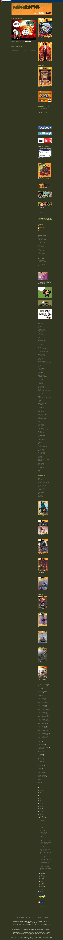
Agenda (39, 687)
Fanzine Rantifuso (44, 108)
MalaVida (40, 410)
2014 (41, 806)
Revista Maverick (41, 492)
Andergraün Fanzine (41, 329)
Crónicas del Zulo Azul (42, 348)
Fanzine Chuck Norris (42, 368)
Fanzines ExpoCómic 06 (42, 710)
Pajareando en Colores (42, 436)
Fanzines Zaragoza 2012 (42, 737)
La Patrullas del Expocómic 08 (45, 868)
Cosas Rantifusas (20, 42)
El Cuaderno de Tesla (42, 357)
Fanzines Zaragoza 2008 (42, 734)
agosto (42, 876)
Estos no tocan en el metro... (45, 852)
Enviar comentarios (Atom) (21, 52)
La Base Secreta (41, 489)
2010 (41, 813)
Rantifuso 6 (40, 759)
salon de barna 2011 (41, 776)
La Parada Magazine (42, 401)
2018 (41, 800)
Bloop (39, 337)
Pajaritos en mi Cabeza (42, 438)
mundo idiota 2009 (41, 744)
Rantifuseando (40, 750)
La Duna (39, 396)
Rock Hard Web (41, 449)
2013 (41, 808)
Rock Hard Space (41, 448)
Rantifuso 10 (40, 751)
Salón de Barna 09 (41, 773)
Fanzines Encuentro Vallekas (43, 709)
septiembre (43, 875)
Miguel (40, 225)
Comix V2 (40, 479)
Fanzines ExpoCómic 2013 (43, 720)
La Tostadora (40, 404)
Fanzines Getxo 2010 (42, 726)
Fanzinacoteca (40, 366)
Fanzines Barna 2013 (42, 706)
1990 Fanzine (40, 323)
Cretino (39, 347)
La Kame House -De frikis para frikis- (44, 397)
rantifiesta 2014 (41, 748)
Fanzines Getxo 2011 (42, 727)
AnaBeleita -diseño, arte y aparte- (44, 327)
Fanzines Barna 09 (41, 701)
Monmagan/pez (41, 424)
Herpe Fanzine (40, 379)
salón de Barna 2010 (42, 775)
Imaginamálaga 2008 (42, 743)
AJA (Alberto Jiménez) (42, 235)
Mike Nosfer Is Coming (42, 418)
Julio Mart (40, 389)
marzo (42, 884)
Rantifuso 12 (40, 754)
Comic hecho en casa (42, 341)
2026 (41, 787)
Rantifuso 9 (40, 764)
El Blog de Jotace (41, 354)
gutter (39, 471)
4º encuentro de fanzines (42, 685)
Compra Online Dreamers (42, 267)
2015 (41, 805)
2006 (41, 891)
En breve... (42, 827)
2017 (41, 801)
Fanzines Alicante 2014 (42, 696)
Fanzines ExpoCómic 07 (42, 712)
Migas (39, 417)
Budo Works (40, 238)
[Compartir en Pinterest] (30, 41)
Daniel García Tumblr (42, 239)
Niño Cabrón (40, 745)
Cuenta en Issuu (41, 212)
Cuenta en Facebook (42, 261)
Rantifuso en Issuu (41, 265)
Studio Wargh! (40, 457)
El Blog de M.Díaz (41, 355)
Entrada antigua (33, 50)
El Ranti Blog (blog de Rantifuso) (31, 918)
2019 (41, 798)
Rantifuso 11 (40, 752)
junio (41, 879)
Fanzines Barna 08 (41, 699)
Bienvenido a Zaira (41, 336)
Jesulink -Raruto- (41, 386)
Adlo (39, 478)
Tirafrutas (40, 493)
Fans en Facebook (41, 260)
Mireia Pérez (40, 420)
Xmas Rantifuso (43, 830)
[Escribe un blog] (26, 41)
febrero (42, 886)
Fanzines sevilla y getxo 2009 (43, 733)
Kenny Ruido (40, 393)
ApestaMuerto (40, 236)
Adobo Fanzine (41, 325)
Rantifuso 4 (40, 757)
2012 (41, 809)
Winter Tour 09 (40, 782)
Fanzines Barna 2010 (42, 702)
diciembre (42, 817)
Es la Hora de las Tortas (42, 485)
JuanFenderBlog (41, 246)
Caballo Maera (40, 338)
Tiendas (39, 779)
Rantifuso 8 (40, 762)
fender (40, 230)
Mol (39, 252)
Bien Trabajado (41, 334)
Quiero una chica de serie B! (43, 445)
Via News (40, 495)
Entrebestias (40, 692)
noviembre (42, 871)
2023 (41, 792)
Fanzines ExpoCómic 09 (42, 715)
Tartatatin (40, 460)
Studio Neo (40, 456)
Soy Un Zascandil (41, 453)
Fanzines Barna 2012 (42, 705)
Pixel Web (40, 442)
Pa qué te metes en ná (42, 435)
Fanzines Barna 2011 (42, 703)
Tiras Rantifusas (41, 780)
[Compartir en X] (27, 41)
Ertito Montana (40, 359)
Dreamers (40, 481)
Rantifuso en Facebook (44, 847)
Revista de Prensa (41, 769)
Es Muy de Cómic (41, 486)
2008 (41, 816)
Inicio (25, 50)
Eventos (39, 694)
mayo (42, 881)
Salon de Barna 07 (41, 771)
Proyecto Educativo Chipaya (43, 747)
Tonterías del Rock (41, 463)
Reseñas (39, 768)
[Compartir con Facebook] (28, 41)
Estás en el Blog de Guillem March (44, 362)
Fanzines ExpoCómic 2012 (43, 719)
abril (41, 883)
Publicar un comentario (15, 48)
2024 (41, 790)
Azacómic (40, 333)
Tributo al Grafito (41, 464)
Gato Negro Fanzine (41, 375)
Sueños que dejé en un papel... (43, 459)
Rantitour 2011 (40, 766)
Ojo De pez (40, 431)
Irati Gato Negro (41, 382)
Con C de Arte (40, 345)
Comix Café (40, 344)
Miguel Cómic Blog (41, 250)
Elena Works (40, 358)
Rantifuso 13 (40, 755)
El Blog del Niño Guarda (42, 241)
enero (42, 887)
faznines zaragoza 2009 (42, 738)
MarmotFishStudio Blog (42, 414)
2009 (41, 814)
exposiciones (40, 695)
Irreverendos (40, 383)
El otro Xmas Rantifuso (44, 829)
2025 (41, 789)
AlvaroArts (40, 326)
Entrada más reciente (15, 50)
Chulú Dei (40, 688)
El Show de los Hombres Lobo (43, 482)
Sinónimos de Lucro (41, 452)
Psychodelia (40, 443)
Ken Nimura (40, 392)
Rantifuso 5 (40, 758)
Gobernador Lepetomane (42, 376)
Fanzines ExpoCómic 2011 (43, 717)
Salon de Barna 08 (41, 772)
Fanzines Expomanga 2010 (43, 724)
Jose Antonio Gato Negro (42, 387)
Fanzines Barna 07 (41, 698)
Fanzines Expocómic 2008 (45, 866)
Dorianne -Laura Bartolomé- (43, 351)
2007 (41, 889)
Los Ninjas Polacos (41, 407)
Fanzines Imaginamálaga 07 (43, 730)
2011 (41, 811)
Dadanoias (40, 350)
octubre (42, 873)
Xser (39, 470)
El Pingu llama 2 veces (42, 242)
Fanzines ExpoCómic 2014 (43, 722)
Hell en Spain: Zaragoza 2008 (45, 840)
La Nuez (39, 400)
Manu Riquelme (41, 411)
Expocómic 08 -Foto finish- (45, 869)
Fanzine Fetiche (41, 369)
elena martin (40, 243)
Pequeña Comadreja (41, 253)
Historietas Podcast (41, 380)
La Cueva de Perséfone (42, 394)
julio (41, 878)
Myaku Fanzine (41, 425)
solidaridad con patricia (42, 778)
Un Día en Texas (41, 467)
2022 (41, 793)
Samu (40, 228)
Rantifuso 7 (40, 761)
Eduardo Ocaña (41, 352)
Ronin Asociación (41, 450)
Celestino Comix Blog (42, 340)
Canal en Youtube (41, 264)
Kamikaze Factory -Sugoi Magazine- (44, 390)
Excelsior (40, 364)
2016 (41, 803)
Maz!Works (40, 415)
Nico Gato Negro (41, 428)
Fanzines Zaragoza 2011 (42, 736)
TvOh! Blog (40, 466)
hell (38, 740)
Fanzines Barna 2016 (42, 708)
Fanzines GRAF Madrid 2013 (43, 729)
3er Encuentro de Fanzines (43, 684)
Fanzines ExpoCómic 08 (42, 713)
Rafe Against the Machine (42, 446)
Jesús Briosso (40, 245)
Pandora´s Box (41, 439)
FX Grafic (40, 365)
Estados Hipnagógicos (42, 361)
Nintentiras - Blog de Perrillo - (43, 429)
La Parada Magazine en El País (46, 859)
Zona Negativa (40, 496)
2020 (41, 797)
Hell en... (39, 741)
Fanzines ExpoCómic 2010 (43, 716)
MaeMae (39, 408)
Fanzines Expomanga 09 (42, 723)
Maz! (39, 249)
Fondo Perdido (40, 372)
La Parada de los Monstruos (43, 403)
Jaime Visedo (40, 385)
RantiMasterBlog (41, 227)
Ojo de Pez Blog (41, 432)
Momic (39, 422)
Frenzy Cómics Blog (42, 373)
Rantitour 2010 (40, 765)
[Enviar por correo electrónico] (25, 41)
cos (39, 689)
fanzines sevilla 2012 (42, 731)
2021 (41, 795)
